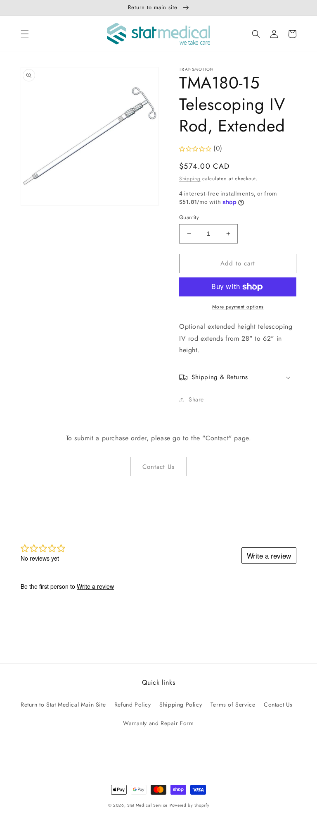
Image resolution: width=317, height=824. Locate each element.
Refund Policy (132, 704)
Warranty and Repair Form (158, 723)
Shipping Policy (180, 704)
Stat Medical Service (147, 805)
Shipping (190, 178)
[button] (25, 34)
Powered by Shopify (189, 805)
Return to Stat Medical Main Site (63, 704)
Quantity (189, 217)
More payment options (238, 306)
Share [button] (196, 399)
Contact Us (158, 466)
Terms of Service (233, 704)
